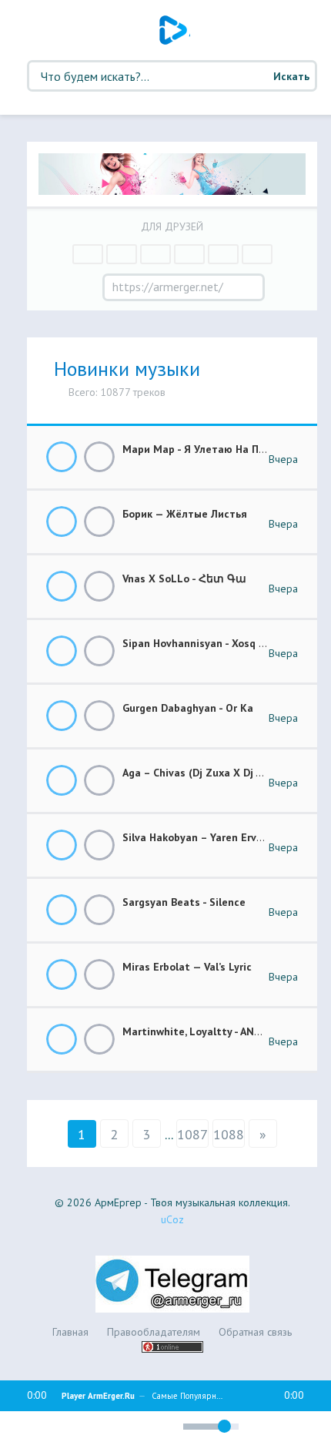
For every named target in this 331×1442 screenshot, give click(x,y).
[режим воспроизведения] (134, 1424)
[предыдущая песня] (24, 1426)
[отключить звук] (164, 1426)
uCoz (172, 1219)
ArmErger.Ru (174, 30)
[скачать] (99, 456)
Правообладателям (153, 1332)
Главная (70, 1332)
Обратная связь (255, 1332)
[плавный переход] (108, 1429)
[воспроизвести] (54, 1426)
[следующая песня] (83, 1426)
